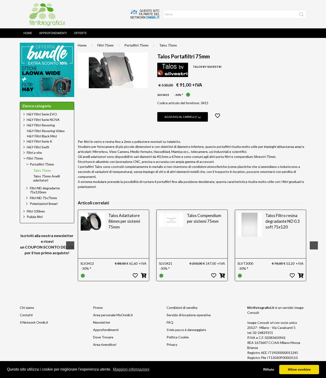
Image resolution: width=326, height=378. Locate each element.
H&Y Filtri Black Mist (42, 136)
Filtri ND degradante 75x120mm (45, 190)
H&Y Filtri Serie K (39, 141)
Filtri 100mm (36, 211)
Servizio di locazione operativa (189, 315)
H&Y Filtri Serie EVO (42, 114)
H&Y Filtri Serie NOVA (43, 120)
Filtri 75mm (105, 45)
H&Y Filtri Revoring (41, 125)
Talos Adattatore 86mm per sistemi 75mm (124, 221)
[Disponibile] (188, 94)
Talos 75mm (168, 45)
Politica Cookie (178, 337)
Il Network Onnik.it (34, 322)
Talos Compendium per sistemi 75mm (204, 218)
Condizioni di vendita (182, 308)
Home (27, 33)
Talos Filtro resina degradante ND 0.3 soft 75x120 (282, 221)
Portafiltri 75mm (136, 45)
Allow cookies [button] (299, 369)
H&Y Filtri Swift (38, 147)
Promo (98, 308)
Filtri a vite (34, 152)
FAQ (170, 322)
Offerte (80, 33)
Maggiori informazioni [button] (131, 369)
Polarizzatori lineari (44, 204)
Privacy (172, 344)
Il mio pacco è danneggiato (186, 330)
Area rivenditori (104, 344)
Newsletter (101, 322)
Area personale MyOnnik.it (113, 315)
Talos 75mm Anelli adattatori (46, 178)
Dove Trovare (103, 337)
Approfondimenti (53, 33)
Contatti (26, 315)
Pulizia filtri (35, 217)
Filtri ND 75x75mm (43, 198)
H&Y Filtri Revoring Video (46, 131)
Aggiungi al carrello (180, 117)
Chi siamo (27, 308)
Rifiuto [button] (268, 369)
